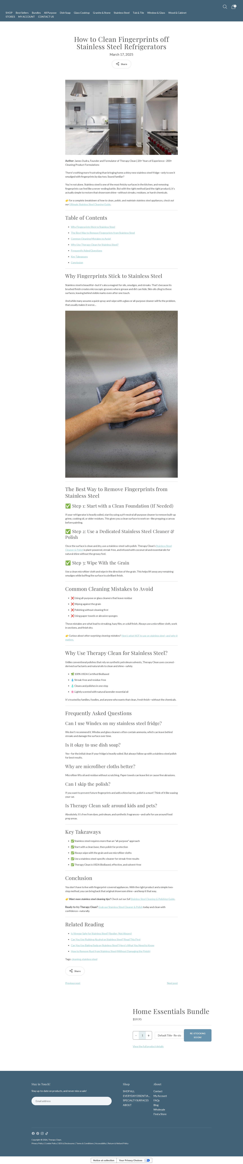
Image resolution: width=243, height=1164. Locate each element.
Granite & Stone (102, 12)
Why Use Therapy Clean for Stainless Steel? (94, 244)
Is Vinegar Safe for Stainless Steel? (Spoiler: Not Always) (101, 933)
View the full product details (148, 1046)
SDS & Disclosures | (67, 1143)
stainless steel (89, 959)
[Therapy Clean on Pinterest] (37, 1134)
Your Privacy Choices (130, 1160)
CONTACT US (46, 16)
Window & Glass (156, 12)
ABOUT (127, 1105)
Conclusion (77, 262)
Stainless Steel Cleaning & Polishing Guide (153, 899)
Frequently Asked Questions (86, 250)
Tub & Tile (138, 12)
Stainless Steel (122, 12)
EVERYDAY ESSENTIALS (137, 1095)
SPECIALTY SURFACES (135, 1100)
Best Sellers (22, 12)
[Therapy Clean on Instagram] (42, 1134)
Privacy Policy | (38, 1143)
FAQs (156, 1100)
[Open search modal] (225, 7)
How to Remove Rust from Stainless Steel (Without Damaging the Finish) (110, 951)
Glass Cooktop (82, 12)
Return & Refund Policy (118, 1143)
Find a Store (159, 1114)
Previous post (72, 983)
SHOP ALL (129, 1091)
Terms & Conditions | (85, 1143)
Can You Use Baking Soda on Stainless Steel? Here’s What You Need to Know (112, 945)
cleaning (76, 959)
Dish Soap (65, 12)
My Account (160, 1095)
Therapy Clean (54, 1139)
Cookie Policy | (51, 1143)
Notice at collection (103, 1160)
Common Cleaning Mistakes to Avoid (91, 238)
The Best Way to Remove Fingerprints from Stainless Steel (103, 232)
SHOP (9, 12)
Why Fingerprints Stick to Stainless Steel (93, 226)
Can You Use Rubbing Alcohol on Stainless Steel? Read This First (105, 939)
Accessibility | (101, 1143)
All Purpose (50, 12)
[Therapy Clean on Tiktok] (46, 1134)
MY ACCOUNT (26, 16)
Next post (172, 983)
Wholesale (159, 1109)
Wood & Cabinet (177, 12)
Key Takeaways (79, 256)
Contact (157, 1091)
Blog (155, 1105)
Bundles (36, 12)
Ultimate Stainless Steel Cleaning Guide (90, 204)
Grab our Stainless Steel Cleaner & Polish (120, 907)
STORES (10, 16)
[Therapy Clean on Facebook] (33, 1134)
